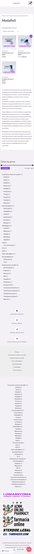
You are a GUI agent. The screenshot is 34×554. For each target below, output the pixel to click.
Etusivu (4, 15)
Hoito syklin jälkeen (17, 361)
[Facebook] (17, 503)
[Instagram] (13, 503)
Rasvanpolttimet (17, 364)
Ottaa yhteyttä (17, 370)
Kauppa (17, 352)
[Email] (28, 549)
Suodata (5, 168)
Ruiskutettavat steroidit (17, 358)
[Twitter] (21, 503)
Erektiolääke (17, 367)
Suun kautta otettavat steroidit (14, 15)
